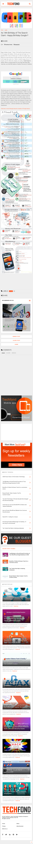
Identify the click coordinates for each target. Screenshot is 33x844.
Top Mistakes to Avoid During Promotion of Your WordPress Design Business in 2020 (14, 618)
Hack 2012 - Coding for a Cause (14, 750)
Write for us (4, 828)
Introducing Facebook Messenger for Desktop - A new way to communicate (15, 770)
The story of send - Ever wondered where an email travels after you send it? (16, 328)
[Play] (17, 834)
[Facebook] (2, 834)
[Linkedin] (9, 834)
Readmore (16, 606)
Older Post (16, 340)
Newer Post (16, 336)
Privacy (3, 826)
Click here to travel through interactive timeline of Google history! (15, 108)
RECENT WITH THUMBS (9, 548)
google (6, 30)
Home (2, 30)
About (17, 823)
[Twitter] (6, 834)
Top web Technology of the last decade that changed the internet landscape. (15, 683)
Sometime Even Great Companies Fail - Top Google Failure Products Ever (16, 314)
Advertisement (19, 826)
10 (4, 788)
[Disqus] (16, 374)
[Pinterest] (13, 834)
